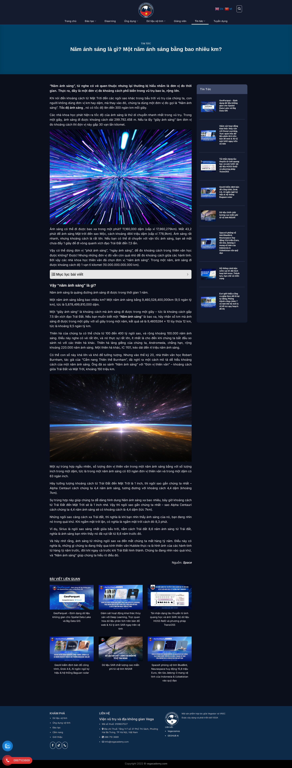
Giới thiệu (57, 737)
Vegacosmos (174, 731)
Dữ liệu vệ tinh (155, 21)
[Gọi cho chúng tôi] (65, 745)
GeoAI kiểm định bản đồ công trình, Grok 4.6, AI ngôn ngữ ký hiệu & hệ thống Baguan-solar (229, 192)
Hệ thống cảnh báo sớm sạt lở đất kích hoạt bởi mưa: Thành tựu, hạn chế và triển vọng (229, 273)
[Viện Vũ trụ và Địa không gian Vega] (146, 10)
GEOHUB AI (173, 735)
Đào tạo (89, 21)
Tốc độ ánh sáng (71, 107)
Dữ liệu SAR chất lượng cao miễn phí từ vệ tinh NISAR (228, 215)
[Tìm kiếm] (239, 8)
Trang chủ (70, 21)
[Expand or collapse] (188, 274)
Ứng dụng (130, 21)
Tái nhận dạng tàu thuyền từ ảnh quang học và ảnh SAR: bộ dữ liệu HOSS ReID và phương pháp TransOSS (229, 165)
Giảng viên (180, 21)
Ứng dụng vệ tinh (61, 723)
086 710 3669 (111, 737)
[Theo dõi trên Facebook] (53, 745)
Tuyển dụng (220, 21)
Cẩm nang (58, 732)
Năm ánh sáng (131, 316)
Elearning (110, 21)
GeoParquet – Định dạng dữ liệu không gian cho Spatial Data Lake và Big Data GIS (228, 106)
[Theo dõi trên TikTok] (59, 745)
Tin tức (199, 21)
